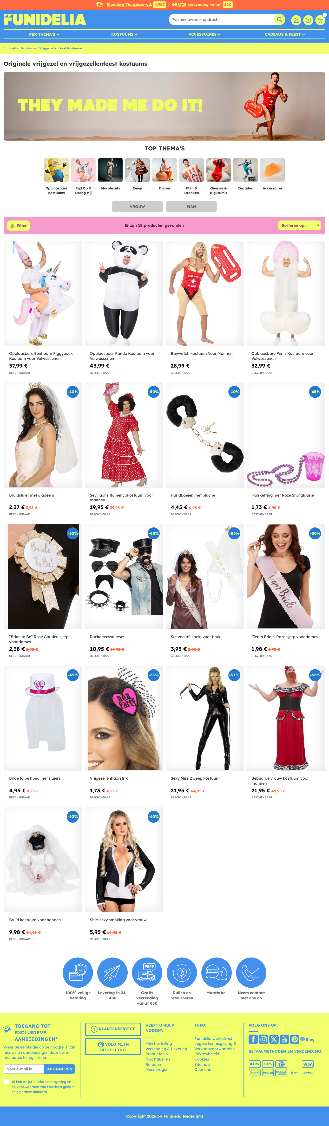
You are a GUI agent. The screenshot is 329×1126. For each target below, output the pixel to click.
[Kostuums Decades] (245, 172)
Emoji (137, 188)
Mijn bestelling (158, 1043)
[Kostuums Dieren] (164, 172)
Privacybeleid (206, 1053)
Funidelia (11, 48)
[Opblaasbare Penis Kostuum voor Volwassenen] (286, 293)
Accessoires (203, 34)
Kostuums (122, 34)
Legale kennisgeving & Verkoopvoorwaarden (215, 1046)
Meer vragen (157, 1069)
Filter (22, 225)
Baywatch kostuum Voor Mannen (202, 353)
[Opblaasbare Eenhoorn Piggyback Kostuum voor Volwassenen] (43, 293)
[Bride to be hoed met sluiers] (43, 718)
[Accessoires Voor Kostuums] (272, 172)
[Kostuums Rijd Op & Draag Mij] (83, 172)
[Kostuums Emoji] (137, 172)
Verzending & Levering (166, 1048)
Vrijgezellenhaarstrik (109, 778)
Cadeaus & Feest (283, 34)
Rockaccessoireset (107, 636)
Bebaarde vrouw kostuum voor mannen (280, 781)
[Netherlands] (253, 1040)
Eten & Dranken (191, 190)
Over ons (202, 1069)
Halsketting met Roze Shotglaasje (282, 495)
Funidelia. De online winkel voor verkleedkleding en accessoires (45, 19)
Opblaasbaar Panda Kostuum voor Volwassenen (122, 356)
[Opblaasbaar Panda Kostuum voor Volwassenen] (124, 293)
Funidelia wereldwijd (213, 1038)
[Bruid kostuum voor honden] (43, 859)
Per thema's (42, 34)
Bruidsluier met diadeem (31, 495)
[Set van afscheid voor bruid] (205, 576)
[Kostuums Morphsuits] (110, 172)
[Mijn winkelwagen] (320, 20)
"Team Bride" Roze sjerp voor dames (284, 636)
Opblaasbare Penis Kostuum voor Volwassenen (282, 356)
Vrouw (137, 206)
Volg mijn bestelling (114, 1047)
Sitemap (202, 1064)
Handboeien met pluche (193, 495)
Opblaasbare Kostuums (56, 190)
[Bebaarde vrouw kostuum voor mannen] (286, 718)
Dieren (164, 188)
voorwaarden (28, 1087)
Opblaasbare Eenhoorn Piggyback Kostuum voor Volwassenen (41, 356)
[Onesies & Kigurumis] (218, 172)
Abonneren (59, 1069)
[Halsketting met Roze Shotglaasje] (286, 435)
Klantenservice (116, 1028)
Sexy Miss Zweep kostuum (195, 778)
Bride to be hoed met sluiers (34, 778)
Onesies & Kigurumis (218, 190)
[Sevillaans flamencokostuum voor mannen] (124, 435)
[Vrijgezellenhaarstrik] (124, 718)
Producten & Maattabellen (157, 1056)
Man (191, 206)
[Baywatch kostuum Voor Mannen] (205, 293)
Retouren (154, 1064)
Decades (245, 188)
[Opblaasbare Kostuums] (56, 172)
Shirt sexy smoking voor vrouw (118, 919)
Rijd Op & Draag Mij (83, 190)
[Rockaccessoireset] (124, 576)
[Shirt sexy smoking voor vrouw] (124, 859)
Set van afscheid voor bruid (196, 636)
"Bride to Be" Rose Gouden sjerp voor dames (38, 639)
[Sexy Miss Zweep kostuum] (205, 718)
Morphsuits (110, 188)
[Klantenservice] (308, 20)
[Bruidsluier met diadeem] (43, 435)
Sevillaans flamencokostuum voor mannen (121, 498)
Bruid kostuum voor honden (35, 919)
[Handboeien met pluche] (205, 435)
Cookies (201, 1059)
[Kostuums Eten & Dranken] (191, 172)
